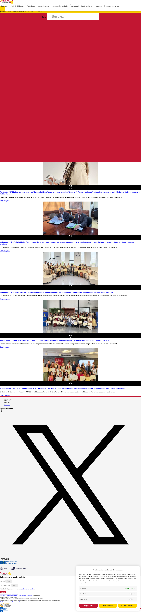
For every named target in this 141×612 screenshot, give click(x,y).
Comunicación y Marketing (59, 6)
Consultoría (98, 6)
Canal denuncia (22, 595)
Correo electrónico (5, 585)
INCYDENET (31, 11)
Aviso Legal (15, 594)
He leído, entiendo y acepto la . (19, 589)
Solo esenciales (108, 605)
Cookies (30, 595)
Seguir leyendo (5, 201)
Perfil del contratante (5, 11)
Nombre (2, 581)
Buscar (44, 17)
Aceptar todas (88, 605)
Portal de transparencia (19, 11)
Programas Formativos (111, 6)
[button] (70, 91)
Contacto (39, 11)
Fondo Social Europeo (17, 6)
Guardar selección (127, 605)
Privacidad (2, 595)
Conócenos (4, 6)
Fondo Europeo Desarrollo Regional (38, 6)
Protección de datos (12, 595)
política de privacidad (27, 589)
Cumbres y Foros (86, 6)
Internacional (75, 6)
